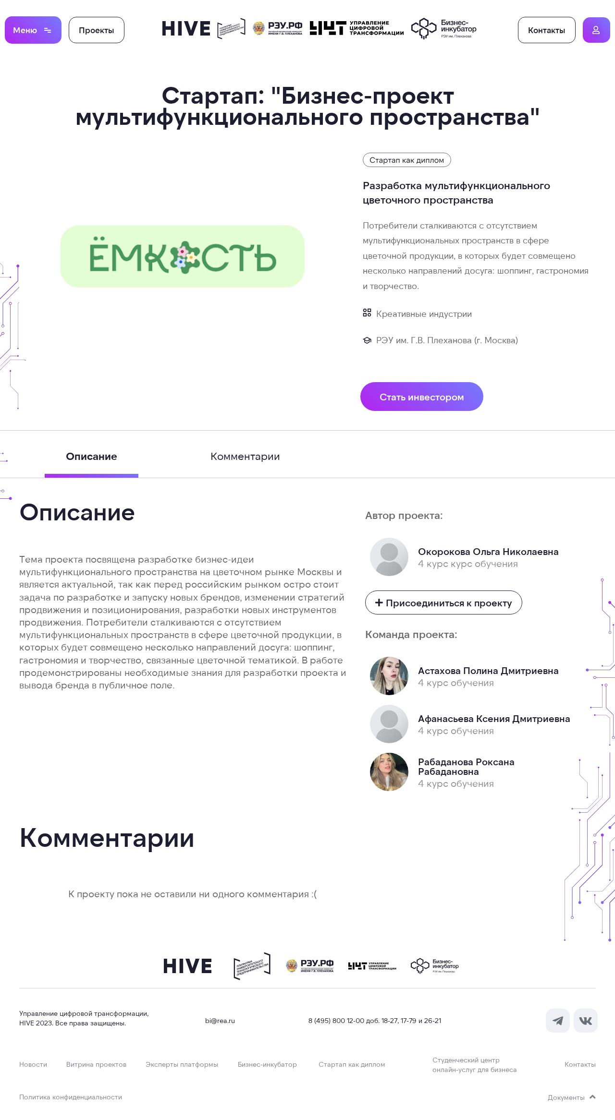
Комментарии (245, 455)
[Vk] (586, 1021)
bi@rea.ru (220, 1020)
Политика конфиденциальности (70, 1097)
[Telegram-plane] (558, 1021)
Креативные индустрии (424, 313)
